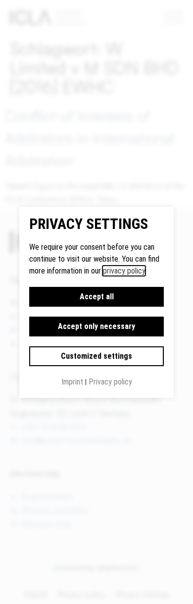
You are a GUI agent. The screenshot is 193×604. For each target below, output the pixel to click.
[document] (96, 302)
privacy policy (124, 270)
